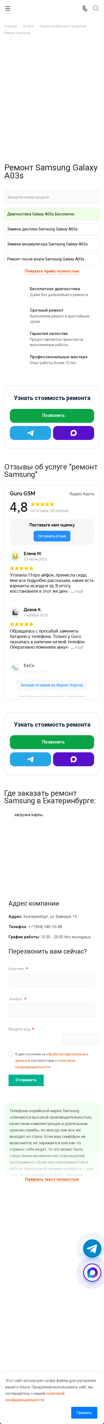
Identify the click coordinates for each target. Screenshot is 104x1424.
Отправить (26, 1080)
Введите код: (21, 1029)
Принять (84, 1412)
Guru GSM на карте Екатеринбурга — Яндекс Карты (52, 696)
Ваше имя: (18, 969)
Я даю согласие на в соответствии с (51, 1060)
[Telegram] (30, 433)
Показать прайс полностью (52, 271)
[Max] (73, 433)
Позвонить (53, 415)
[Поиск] (96, 9)
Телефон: (17, 999)
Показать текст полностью (52, 1179)
